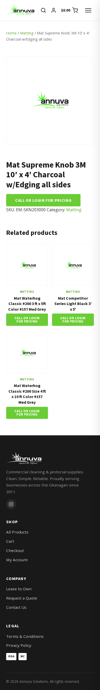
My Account (17, 559)
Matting (27, 33)
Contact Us (16, 607)
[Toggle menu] (88, 10)
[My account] (53, 10)
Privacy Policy (18, 645)
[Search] (43, 10)
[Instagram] (11, 504)
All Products (17, 532)
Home (11, 33)
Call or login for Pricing (43, 200)
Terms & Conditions (25, 636)
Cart (10, 541)
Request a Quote (21, 598)
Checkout (15, 550)
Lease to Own (19, 588)
